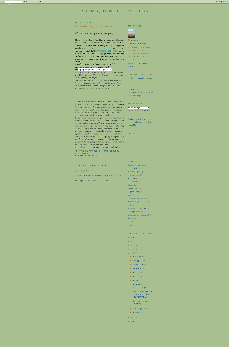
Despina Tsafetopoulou (138, 42)
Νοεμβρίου (137, 256)
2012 (132, 253)
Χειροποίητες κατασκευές (139, 215)
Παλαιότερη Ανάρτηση (114, 175)
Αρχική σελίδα (98, 175)
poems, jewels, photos (115, 11)
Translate (145, 110)
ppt (129, 221)
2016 (132, 237)
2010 (132, 321)
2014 (132, 245)
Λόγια (130, 185)
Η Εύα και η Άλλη (135, 171)
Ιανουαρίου (138, 312)
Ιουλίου (136, 272)
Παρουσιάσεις (134, 191)
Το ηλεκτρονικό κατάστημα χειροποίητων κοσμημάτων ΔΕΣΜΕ (140, 122)
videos (130, 225)
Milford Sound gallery (140, 287)
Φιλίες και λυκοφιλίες (137, 208)
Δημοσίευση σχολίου (83, 170)
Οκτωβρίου (138, 260)
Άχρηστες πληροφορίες (137, 164)
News (97, 156)
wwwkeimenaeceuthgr (105, 50)
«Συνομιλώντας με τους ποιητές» (94, 33)
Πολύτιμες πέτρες (135, 198)
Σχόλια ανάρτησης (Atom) (97, 180)
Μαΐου (136, 280)
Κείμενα (131, 178)
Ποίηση (89, 156)
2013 (132, 249)
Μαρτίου (137, 284)
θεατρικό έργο (134, 175)
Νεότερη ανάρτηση (83, 175)
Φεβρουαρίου (138, 308)
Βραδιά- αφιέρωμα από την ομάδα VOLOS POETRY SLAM (142, 294)
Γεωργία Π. (132, 168)
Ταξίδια (131, 205)
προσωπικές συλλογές (137, 201)
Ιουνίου (136, 276)
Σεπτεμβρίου (138, 264)
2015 (132, 241)
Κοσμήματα (133, 181)
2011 (132, 317)
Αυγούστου (138, 268)
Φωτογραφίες (133, 211)
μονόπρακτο (133, 188)
